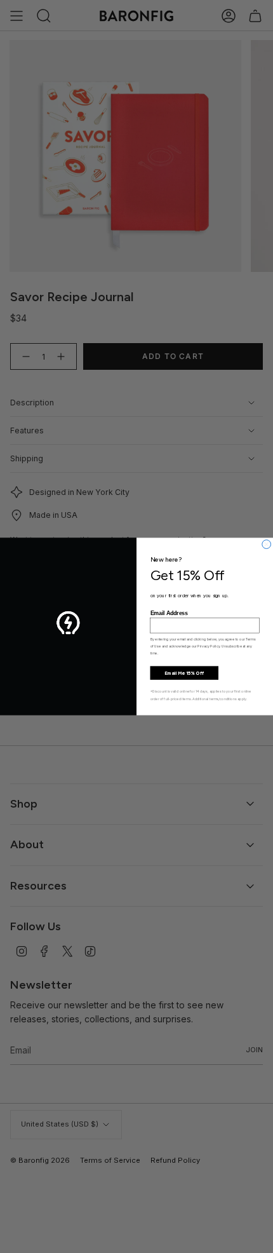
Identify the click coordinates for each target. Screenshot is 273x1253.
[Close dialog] (266, 544)
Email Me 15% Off (184, 672)
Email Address (169, 613)
